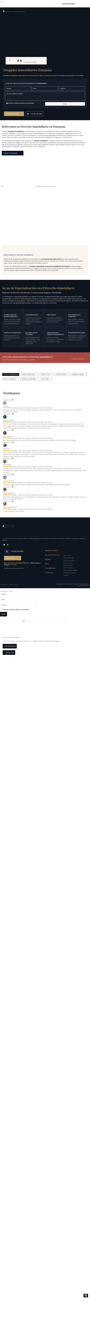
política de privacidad (27, 103)
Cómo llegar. (13, 564)
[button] (85, 4)
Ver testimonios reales (30, 62)
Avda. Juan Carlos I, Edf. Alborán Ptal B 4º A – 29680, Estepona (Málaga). (27, 641)
